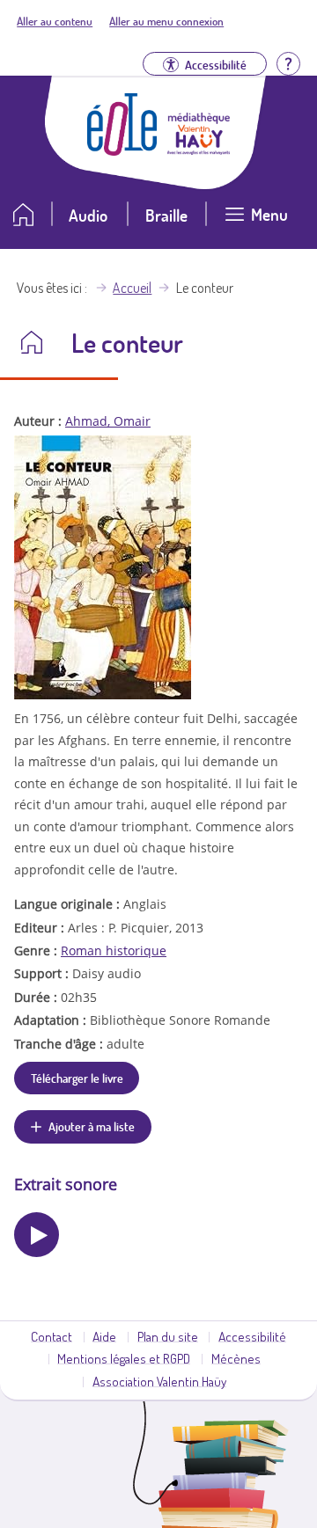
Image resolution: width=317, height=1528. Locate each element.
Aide (104, 1336)
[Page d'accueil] (122, 150)
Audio (88, 215)
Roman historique (113, 950)
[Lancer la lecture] (36, 1234)
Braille (166, 215)
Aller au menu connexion (166, 21)
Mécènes (236, 1358)
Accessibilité (252, 1336)
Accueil (132, 287)
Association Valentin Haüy (159, 1381)
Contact (51, 1336)
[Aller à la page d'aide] (287, 62)
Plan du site (167, 1336)
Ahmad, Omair (108, 421)
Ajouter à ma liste (91, 1126)
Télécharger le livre (77, 1078)
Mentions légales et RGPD (123, 1358)
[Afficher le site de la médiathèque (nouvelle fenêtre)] (199, 149)
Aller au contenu (54, 21)
